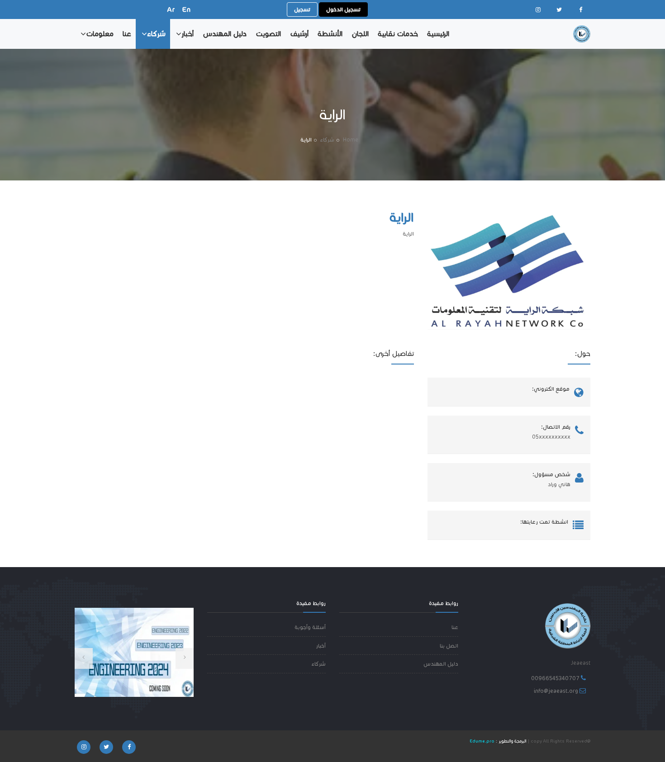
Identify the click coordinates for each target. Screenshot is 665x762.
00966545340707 (555, 678)
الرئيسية (438, 33)
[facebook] (580, 10)
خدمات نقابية (398, 33)
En (186, 9)
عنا (127, 33)
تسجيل (302, 9)
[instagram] (538, 10)
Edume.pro (482, 741)
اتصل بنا (449, 645)
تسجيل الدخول (343, 9)
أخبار (187, 33)
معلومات (100, 33)
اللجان (360, 33)
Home (350, 139)
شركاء (156, 33)
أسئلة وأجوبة (310, 627)
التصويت (268, 33)
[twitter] (559, 10)
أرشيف (299, 33)
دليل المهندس (225, 33)
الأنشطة (330, 33)
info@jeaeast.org (556, 690)
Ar (171, 9)
